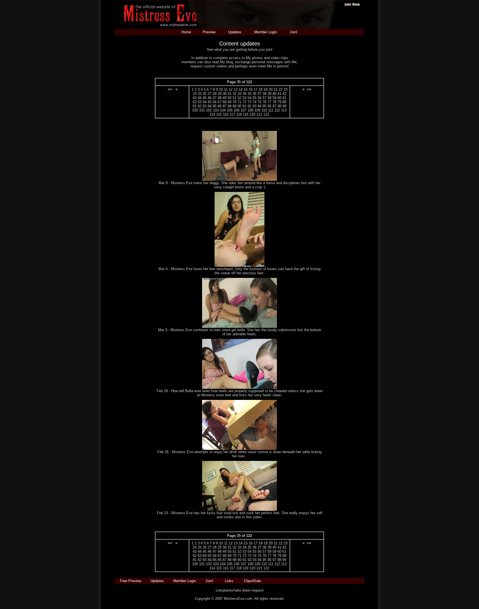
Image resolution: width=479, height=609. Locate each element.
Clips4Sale (252, 581)
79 (279, 102)
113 (284, 110)
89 (234, 106)
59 (274, 98)
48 (219, 98)
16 (251, 89)
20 (270, 89)
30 (224, 94)
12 (231, 89)
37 (259, 94)
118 (239, 114)
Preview (209, 32)
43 (195, 98)
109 (257, 110)
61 (284, 98)
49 (224, 98)
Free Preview (130, 581)
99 (284, 106)
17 (256, 89)
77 (269, 102)
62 (195, 102)
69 (229, 102)
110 (264, 110)
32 (234, 94)
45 (205, 98)
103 (216, 110)
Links (229, 581)
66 (214, 102)
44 (200, 98)
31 (229, 94)
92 (249, 106)
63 (200, 102)
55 (254, 98)
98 (279, 106)
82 (200, 106)
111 (270, 110)
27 (210, 94)
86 (219, 106)
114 (212, 114)
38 (264, 94)
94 (259, 106)
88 (229, 106)
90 (239, 106)
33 (239, 94)
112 (277, 110)
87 (224, 106)
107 (243, 110)
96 (269, 106)
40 (274, 94)
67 (219, 102)
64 (205, 102)
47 (214, 98)
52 (239, 98)
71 (239, 102)
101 (202, 110)
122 (266, 114)
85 (214, 106)
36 (254, 94)
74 (254, 102)
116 (225, 114)
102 (209, 110)
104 (223, 110)
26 (205, 94)
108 (250, 110)
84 (210, 106)
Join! (293, 32)
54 (249, 98)
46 (210, 98)
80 (284, 102)
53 (244, 98)
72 (244, 102)
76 (264, 102)
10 (221, 89)
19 (265, 89)
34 (244, 94)
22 (280, 89)
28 (214, 94)
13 (236, 89)
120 (252, 114)
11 (226, 89)
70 (234, 102)
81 (195, 106)
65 (210, 102)
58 (269, 98)
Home (186, 32)
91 (244, 106)
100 (195, 110)
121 (259, 114)
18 (261, 89)
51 (234, 98)
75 (259, 102)
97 (274, 106)
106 (237, 110)
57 (264, 98)
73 (249, 102)
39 (269, 94)
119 (245, 114)
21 (275, 89)
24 (195, 94)
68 (224, 102)
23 (285, 89)
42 (284, 94)
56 (259, 98)
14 (241, 89)
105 (230, 110)
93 (254, 106)
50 (229, 98)
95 (264, 106)
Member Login (265, 32)
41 (279, 94)
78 (274, 102)
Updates (234, 32)
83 (205, 106)
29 (219, 94)
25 (200, 94)
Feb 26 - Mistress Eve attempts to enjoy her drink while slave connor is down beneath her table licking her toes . (239, 454)
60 (279, 98)
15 (246, 89)
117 (232, 114)
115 (219, 114)
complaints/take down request (240, 590)
